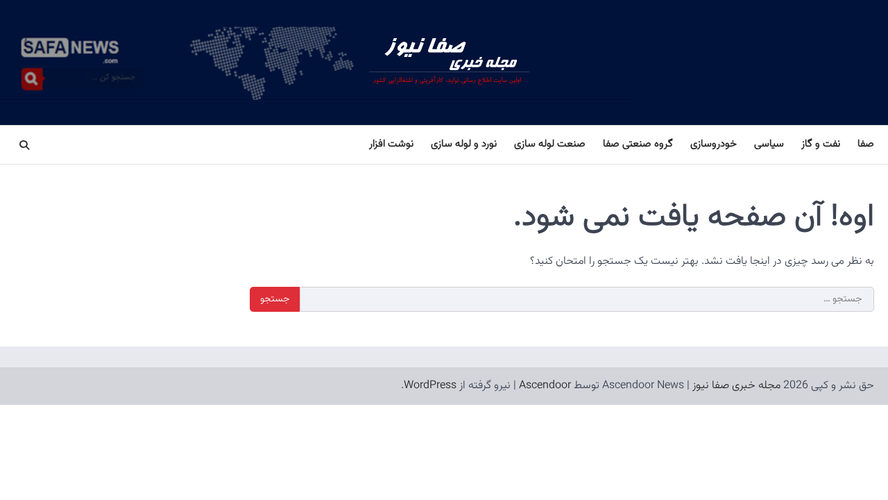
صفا (865, 144)
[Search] (24, 145)
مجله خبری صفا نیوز (736, 385)
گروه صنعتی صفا (638, 144)
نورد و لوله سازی (464, 144)
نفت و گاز (820, 144)
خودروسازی (713, 144)
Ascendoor (545, 385)
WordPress (430, 385)
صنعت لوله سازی (550, 144)
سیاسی (769, 144)
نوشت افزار (391, 144)
